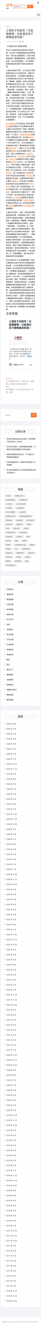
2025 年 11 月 (12, 769)
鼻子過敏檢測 (11, 124)
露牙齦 (8, 173)
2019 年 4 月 (11, 1155)
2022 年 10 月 (12, 945)
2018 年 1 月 (11, 1226)
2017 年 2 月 (11, 1281)
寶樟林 (14, 151)
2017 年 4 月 (11, 1271)
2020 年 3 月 (11, 1100)
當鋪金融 (10, 650)
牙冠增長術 (23, 532)
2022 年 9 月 (11, 950)
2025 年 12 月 (12, 764)
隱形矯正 (29, 176)
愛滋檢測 (9, 520)
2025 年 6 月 (11, 789)
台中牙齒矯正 (27, 206)
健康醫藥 (21, 41)
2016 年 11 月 (12, 1296)
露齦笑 (8, 561)
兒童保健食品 (10, 500)
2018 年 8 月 (11, 1196)
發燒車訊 (10, 655)
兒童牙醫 (10, 604)
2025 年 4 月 (11, 799)
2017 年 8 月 (11, 1251)
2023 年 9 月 (11, 889)
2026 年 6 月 (11, 734)
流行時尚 (10, 619)
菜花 (16, 549)
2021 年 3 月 (11, 1040)
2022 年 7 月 (11, 960)
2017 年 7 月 (11, 1256)
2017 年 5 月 (11, 1266)
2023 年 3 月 (11, 920)
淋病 (7, 528)
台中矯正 (9, 508)
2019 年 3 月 (11, 1160)
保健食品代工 (19, 496)
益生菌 (8, 541)
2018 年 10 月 (12, 1186)
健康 (9, 5)
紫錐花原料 (12, 148)
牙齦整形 (23, 135)
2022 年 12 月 (12, 935)
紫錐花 (26, 200)
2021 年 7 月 (11, 1020)
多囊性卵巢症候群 (25, 516)
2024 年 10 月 (12, 824)
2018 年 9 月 (11, 1191)
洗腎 (24, 148)
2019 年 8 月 (11, 1135)
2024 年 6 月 (11, 844)
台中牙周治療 (20, 504)
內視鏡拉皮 (23, 500)
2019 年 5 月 (11, 1150)
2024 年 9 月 (11, 829)
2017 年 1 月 (11, 1286)
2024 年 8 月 (11, 834)
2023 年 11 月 (12, 879)
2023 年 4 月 (11, 915)
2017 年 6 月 (11, 1261)
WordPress (34, 1322)
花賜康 (8, 549)
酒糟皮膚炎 (20, 553)
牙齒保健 (10, 645)
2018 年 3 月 (11, 1216)
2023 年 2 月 (11, 925)
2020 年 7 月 (11, 1080)
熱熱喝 (26, 528)
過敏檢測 (9, 553)
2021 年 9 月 (11, 1010)
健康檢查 (10, 594)
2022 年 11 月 (12, 940)
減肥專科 (10, 630)
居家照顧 (10, 609)
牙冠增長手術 (10, 532)
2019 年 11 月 (12, 1120)
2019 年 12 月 (12, 1115)
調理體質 (10, 675)
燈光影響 (10, 635)
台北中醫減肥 (10, 512)
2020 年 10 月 (12, 1065)
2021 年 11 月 (12, 1000)
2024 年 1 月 (11, 869)
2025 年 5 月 (11, 794)
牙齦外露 (9, 536)
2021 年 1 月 (11, 1050)
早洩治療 (9, 524)
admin (13, 41)
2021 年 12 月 (12, 995)
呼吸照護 (11, 206)
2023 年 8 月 (11, 894)
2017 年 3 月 (11, 1276)
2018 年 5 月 (11, 1206)
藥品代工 (10, 670)
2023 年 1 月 (11, 930)
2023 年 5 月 (11, 910)
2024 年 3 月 (11, 859)
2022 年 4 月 (11, 975)
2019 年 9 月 (11, 1130)
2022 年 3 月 (11, 980)
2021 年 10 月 (12, 1005)
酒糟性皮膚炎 (12, 690)
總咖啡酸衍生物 (20, 545)
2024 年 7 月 (11, 839)
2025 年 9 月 (11, 774)
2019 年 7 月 (11, 1140)
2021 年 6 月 (11, 1025)
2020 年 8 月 (11, 1075)
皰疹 (28, 536)
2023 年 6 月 (11, 905)
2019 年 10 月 (12, 1125)
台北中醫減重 (16, 198)
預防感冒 (18, 561)
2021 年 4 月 (11, 1035)
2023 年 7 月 (11, 900)
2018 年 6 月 (11, 1201)
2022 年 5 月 (11, 970)
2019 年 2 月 (11, 1166)
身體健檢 (10, 680)
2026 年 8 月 (11, 724)
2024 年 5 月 (11, 849)
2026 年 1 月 (11, 759)
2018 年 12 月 (12, 1176)
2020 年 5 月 (11, 1090)
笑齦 (16, 541)
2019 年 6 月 (11, 1145)
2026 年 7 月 (11, 729)
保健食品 (10, 589)
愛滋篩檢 (19, 520)
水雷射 (29, 524)
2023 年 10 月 (12, 884)
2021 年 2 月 (11, 1045)
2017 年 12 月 (12, 1231)
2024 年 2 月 (11, 864)
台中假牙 (9, 504)
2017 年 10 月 (12, 1241)
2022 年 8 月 (11, 955)
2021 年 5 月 (11, 1030)
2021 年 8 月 (11, 1015)
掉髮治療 (10, 614)
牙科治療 (10, 640)
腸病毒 (26, 173)
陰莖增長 (14, 162)
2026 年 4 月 (11, 744)
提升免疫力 (22, 156)
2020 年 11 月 (12, 1060)
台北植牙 (22, 512)
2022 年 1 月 (11, 990)
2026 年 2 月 (11, 754)
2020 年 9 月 (11, 1070)
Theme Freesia (20, 1322)
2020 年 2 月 (11, 1105)
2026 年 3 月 (11, 749)
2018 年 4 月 (11, 1211)
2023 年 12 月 (12, 874)
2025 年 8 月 (11, 779)
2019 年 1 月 (11, 1171)
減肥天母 (12, 159)
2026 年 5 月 (11, 739)
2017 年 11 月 (12, 1236)
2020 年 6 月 (11, 1085)
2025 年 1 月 (11, 809)
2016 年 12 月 (12, 1291)
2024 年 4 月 (11, 854)
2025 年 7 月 (11, 784)
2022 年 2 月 (11, 985)
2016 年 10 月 (12, 1301)
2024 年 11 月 (12, 819)
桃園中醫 (19, 524)
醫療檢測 (10, 695)
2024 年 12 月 (12, 814)
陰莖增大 (30, 154)
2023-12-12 (11, 26)
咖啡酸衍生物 (10, 516)
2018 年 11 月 (12, 1181)
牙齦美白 (19, 536)
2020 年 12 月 (12, 1055)
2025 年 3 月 (11, 804)
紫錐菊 (31, 200)
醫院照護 (10, 700)
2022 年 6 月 (11, 965)
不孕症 (8, 496)
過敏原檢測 (26, 549)
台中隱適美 (20, 508)
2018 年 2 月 (11, 1221)
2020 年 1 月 (11, 1110)
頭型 (7, 126)
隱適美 (29, 135)
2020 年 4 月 (11, 1095)
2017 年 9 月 (11, 1246)
